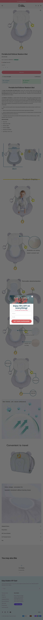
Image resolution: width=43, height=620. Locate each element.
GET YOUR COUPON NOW (21, 321)
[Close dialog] (32, 296)
